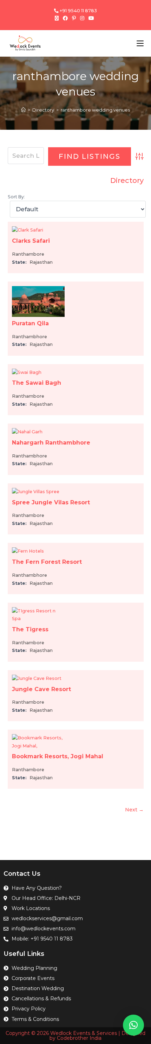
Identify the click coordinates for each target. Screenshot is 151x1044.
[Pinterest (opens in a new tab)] (74, 18)
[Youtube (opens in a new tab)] (91, 18)
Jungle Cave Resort (41, 689)
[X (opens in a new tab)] (58, 18)
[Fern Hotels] (28, 551)
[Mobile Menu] (140, 43)
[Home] (23, 110)
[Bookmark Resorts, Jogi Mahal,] (38, 741)
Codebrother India (79, 1038)
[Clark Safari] (27, 230)
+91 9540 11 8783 (78, 10)
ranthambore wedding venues (95, 110)
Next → (134, 810)
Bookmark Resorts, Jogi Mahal (57, 756)
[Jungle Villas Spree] (35, 491)
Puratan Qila (30, 323)
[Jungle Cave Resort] (36, 678)
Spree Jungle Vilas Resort (51, 502)
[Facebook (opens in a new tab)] (65, 18)
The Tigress (30, 629)
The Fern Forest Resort (47, 562)
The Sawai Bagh (36, 382)
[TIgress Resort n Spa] (38, 614)
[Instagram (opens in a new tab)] (82, 18)
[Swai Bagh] (26, 372)
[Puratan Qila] (38, 301)
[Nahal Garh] (27, 431)
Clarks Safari (31, 240)
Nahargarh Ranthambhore (51, 442)
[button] (133, 1025)
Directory (127, 180)
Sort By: (16, 196)
